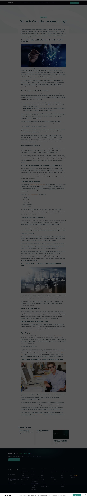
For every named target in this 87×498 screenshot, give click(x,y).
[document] (43, 249)
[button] (85, 494)
